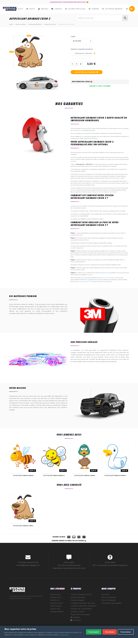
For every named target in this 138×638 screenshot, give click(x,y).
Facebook (76, 620)
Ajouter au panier (85, 72)
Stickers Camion (56, 603)
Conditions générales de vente (83, 603)
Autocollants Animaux (17, 473)
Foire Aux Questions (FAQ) (81, 594)
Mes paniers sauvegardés (111, 603)
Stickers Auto (55, 594)
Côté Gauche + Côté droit (83, 53)
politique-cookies (77, 612)
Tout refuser (109, 632)
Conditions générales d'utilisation (83, 606)
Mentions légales (77, 600)
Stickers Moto (55, 597)
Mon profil (105, 594)
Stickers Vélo (55, 609)
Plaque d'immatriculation (107, 277)
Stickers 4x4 (55, 600)
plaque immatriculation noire (83, 281)
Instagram (76, 617)
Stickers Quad (55, 606)
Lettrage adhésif (56, 612)
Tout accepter (94, 632)
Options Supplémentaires (82, 49)
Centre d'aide (110, 562)
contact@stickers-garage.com (28, 565)
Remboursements (78, 597)
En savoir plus (64, 635)
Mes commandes (108, 600)
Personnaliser (126, 632)
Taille (73, 36)
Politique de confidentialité (81, 609)
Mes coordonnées (108, 597)
